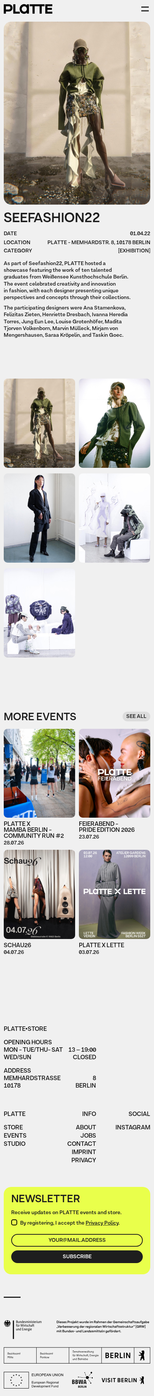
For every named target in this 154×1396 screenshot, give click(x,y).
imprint (84, 1153)
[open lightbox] (39, 423)
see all (136, 716)
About (86, 1128)
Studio (14, 1144)
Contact (81, 1144)
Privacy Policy (102, 1223)
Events (15, 1136)
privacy (83, 1161)
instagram (133, 1128)
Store (13, 1128)
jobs (88, 1136)
